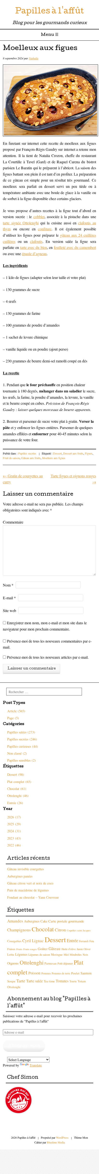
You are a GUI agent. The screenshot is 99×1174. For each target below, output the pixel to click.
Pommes (46, 973)
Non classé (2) (17, 753)
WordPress (62, 1137)
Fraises (11, 949)
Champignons (19, 930)
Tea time (49, 981)
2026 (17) (14, 817)
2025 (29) (14, 824)
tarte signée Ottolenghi (21, 222)
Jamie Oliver (84, 949)
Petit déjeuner (65, 963)
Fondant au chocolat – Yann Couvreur (33, 897)
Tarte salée (34, 981)
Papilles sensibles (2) (21, 760)
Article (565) (16, 711)
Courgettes (14, 941)
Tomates (62, 980)
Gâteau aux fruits (31, 458)
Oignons (13, 963)
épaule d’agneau (34, 253)
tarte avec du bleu (33, 247)
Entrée (72, 940)
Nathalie (33, 58)
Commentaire (13, 521)
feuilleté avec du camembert (75, 247)
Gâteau (55, 948)
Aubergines (31, 921)
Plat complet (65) (19, 781)
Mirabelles (76, 954)
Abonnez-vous (24, 1046)
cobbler (38, 216)
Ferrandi (83, 941)
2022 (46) (14, 845)
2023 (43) (14, 838)
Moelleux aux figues (53, 458)
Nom (8, 584)
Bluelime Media (56, 1142)
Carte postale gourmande (66, 921)
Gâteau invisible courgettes (25, 869)
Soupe (11, 981)
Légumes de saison (39, 954)
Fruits (19, 949)
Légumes (21, 954)
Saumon (86, 973)
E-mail (9, 597)
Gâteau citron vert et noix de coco (30, 883)
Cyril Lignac (33, 940)
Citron (60, 930)
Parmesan (50, 963)
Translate (36, 1065)
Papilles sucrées (27, 453)
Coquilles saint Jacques (79, 930)
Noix (85, 954)
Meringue (57, 955)
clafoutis (36, 241)
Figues (89, 453)
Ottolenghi (31, 962)
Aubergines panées (19, 876)
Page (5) (13, 718)
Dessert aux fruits (73, 453)
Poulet (75, 973)
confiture (44, 228)
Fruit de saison (11, 458)
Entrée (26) (15, 803)
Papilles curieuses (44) (22, 746)
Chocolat (43, 929)
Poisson (34, 973)
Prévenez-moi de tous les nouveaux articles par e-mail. (48, 657)
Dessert (57, 453)
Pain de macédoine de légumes (28, 890)
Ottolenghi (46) (18, 795)
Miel (66, 954)
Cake (43, 921)
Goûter (43, 948)
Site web (9, 610)
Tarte (20, 981)
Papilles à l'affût (49, 12)
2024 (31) (14, 831)
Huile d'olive (69, 949)
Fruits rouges (30, 949)
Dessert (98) (15, 774)
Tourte (73, 981)
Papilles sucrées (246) (22, 739)
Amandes (15, 921)
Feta (91, 941)
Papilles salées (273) (21, 732)
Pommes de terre (61, 973)
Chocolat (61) (16, 788)
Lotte (10, 954)
